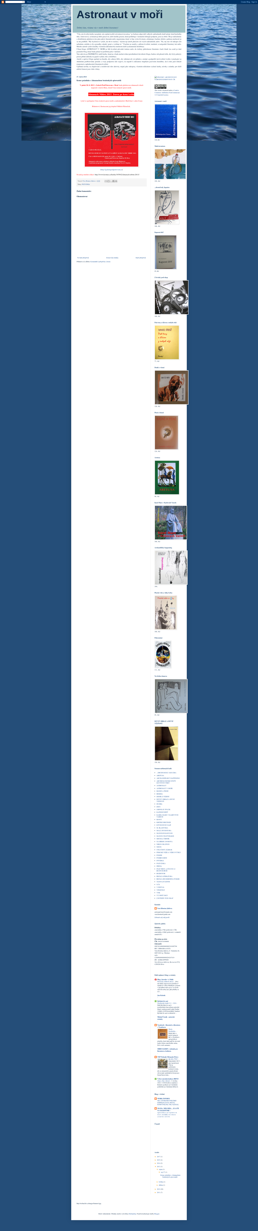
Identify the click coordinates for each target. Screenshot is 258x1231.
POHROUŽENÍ (162, 858)
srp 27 (163, 1172)
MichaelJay (132, 1214)
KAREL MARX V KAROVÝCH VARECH (167, 816)
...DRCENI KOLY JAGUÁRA (166, 772)
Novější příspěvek (83, 258)
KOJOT (159, 819)
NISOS (159, 847)
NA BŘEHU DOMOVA (165, 841)
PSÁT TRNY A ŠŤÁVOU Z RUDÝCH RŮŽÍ (166, 870)
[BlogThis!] (108, 181)
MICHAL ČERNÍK (163, 839)
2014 (159, 1163)
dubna (161, 1185)
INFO (158, 807)
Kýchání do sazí (162, 1001)
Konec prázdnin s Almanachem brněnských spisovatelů (170, 1176)
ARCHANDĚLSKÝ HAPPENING (168, 778)
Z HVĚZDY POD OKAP (165, 898)
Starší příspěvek (141, 258)
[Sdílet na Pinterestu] (116, 181)
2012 (159, 1189)
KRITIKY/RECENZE (164, 822)
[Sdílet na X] (111, 181)
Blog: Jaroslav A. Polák (165, 979)
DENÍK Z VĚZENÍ (163, 796)
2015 (159, 1160)
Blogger (156, 1214)
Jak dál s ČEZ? (173, 1059)
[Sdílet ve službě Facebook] (113, 181)
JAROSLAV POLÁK (163, 809)
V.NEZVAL (160, 887)
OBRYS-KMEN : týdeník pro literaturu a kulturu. (167, 1050)
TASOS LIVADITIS (163, 881)
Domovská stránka (112, 258)
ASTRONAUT (161, 785)
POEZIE (159, 855)
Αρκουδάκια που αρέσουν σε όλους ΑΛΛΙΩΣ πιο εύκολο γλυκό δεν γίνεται (167, 1115)
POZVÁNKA (86, 184)
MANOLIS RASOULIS (165, 833)
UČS (158, 884)
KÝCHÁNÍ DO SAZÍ (164, 825)
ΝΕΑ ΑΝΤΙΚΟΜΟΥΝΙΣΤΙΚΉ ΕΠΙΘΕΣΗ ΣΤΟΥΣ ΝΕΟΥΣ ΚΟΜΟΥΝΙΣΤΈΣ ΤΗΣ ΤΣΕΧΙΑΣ (168, 1103)
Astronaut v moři (120, 14)
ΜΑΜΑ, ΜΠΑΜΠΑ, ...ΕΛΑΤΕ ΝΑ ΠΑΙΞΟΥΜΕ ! (168, 1109)
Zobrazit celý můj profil (162, 917)
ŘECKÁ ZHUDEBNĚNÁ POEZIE (168, 879)
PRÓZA (159, 866)
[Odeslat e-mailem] (106, 181)
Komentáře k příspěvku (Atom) (100, 261)
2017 (159, 1156)
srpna (161, 1169)
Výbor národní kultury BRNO (167, 1079)
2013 (159, 1166)
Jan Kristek (161, 995)
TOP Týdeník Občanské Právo (167, 1057)
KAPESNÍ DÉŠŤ (162, 812)
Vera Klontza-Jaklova (164, 908)
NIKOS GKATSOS (163, 844)
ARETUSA (160, 775)
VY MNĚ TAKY (162, 895)
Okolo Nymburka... (173, 1030)
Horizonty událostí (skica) (165, 982)
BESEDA (160, 794)
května (161, 1182)
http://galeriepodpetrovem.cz (111, 169)
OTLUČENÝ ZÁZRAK (164, 850)
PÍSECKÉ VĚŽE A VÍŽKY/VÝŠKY (169, 852)
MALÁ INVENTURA (164, 830)
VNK (158, 893)
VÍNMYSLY (161, 890)
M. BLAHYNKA (162, 828)
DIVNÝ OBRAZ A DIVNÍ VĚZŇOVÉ (166, 800)
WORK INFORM (163, 1098)
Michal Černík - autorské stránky (166, 1018)
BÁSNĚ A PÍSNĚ (162, 791)
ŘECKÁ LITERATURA (164, 876)
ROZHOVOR (161, 873)
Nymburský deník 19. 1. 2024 (167, 1003)
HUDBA (159, 804)
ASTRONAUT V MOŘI (165, 788)
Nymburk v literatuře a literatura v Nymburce (168, 1026)
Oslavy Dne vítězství (164, 1081)
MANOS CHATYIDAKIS (165, 836)
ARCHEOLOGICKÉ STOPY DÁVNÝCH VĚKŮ (166, 782)
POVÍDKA (160, 860)
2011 (159, 1192)
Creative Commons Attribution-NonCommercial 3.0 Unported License (167, 92)
